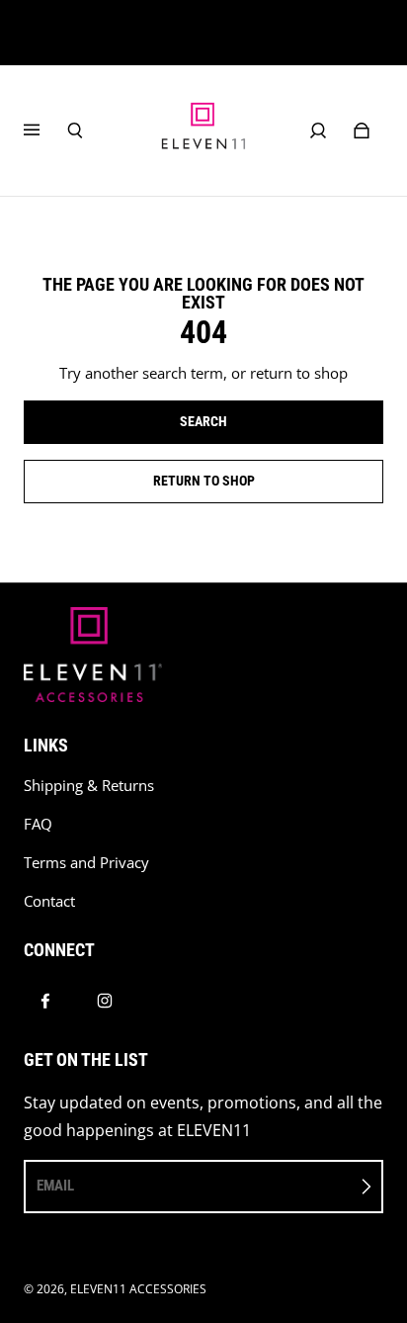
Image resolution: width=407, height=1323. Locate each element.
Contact (49, 901)
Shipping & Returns (89, 785)
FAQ (38, 824)
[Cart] (361, 130)
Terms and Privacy (86, 862)
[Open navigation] (45, 130)
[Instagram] (104, 1000)
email (55, 1185)
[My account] (318, 130)
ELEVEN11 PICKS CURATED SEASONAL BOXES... (203, 32)
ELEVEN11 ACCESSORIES (138, 1288)
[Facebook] (45, 1000)
